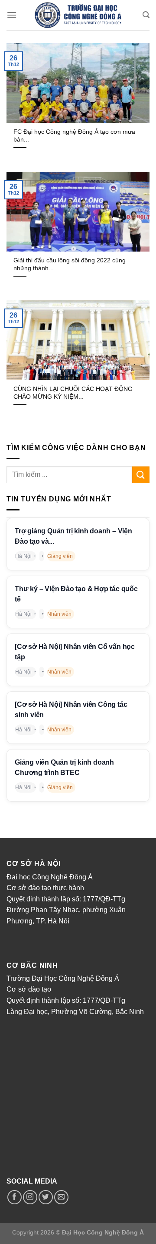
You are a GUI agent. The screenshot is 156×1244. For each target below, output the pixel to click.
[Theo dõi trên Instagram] (30, 1197)
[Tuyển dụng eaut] (78, 15)
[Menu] (11, 14)
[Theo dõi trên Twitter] (46, 1197)
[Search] (146, 14)
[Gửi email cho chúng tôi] (61, 1197)
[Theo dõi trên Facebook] (14, 1197)
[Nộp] (141, 474)
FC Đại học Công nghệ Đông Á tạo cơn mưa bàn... (74, 136)
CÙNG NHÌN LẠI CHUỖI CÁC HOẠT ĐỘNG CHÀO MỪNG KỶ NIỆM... (73, 393)
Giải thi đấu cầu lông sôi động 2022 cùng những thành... (69, 264)
